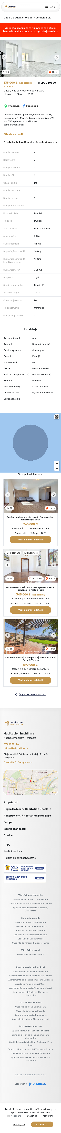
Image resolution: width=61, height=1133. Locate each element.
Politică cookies (13, 851)
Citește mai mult (13, 134)
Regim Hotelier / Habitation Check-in (27, 809)
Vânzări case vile (30, 918)
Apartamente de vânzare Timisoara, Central (30, 903)
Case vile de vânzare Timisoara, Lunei (30, 943)
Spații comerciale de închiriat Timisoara (30, 1053)
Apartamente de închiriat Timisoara (30, 971)
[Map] (30, 443)
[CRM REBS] (37, 1084)
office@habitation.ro (16, 748)
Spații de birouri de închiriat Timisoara (30, 1031)
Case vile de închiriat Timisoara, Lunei (30, 1019)
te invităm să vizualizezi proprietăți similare (30, 31)
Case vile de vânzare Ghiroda (30, 930)
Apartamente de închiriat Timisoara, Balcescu (30, 980)
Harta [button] (55, 72)
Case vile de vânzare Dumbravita (31, 926)
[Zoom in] (56, 463)
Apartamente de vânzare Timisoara (30, 899)
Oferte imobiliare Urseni (18, 142)
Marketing (48, 1116)
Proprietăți (11, 802)
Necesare (16, 1116)
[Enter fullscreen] (56, 416)
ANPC (7, 844)
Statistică (32, 1116)
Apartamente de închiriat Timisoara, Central (30, 976)
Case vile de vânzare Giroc (31, 939)
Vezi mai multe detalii (30, 539)
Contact (9, 835)
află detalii (40, 1109)
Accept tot (42, 1124)
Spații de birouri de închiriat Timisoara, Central (30, 1049)
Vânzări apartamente (30, 895)
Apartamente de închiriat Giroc (30, 984)
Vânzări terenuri (30, 950)
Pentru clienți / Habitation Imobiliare (27, 815)
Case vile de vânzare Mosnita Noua (30, 934)
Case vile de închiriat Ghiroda (30, 1011)
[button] (4, 57)
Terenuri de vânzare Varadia (30, 954)
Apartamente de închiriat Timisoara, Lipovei (30, 988)
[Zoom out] (56, 468)
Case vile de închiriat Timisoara (30, 1007)
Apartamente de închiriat (30, 967)
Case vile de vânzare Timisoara (30, 922)
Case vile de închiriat (31, 1002)
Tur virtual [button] (37, 578)
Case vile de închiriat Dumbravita (30, 1015)
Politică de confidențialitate (20, 857)
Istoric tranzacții (15, 828)
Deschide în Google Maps (18, 762)
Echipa (8, 822)
